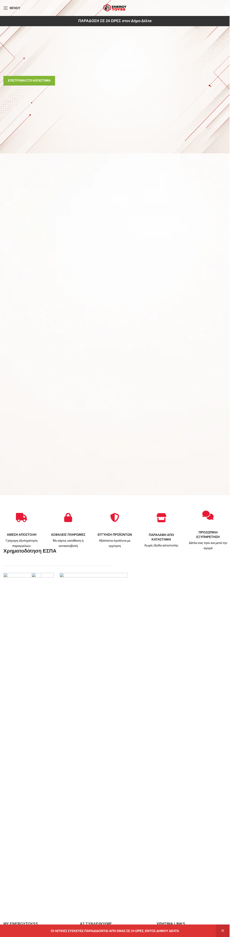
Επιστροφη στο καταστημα (29, 80)
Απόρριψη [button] (223, 931)
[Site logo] (115, 8)
